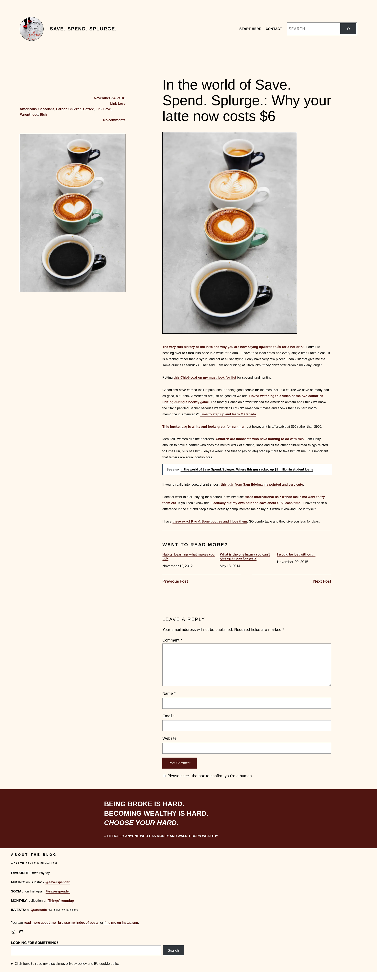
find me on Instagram (121, 922)
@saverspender (57, 882)
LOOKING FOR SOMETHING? (34, 943)
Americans (28, 109)
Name (169, 693)
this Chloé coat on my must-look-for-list (205, 377)
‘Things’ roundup (60, 900)
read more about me (40, 922)
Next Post (322, 581)
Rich (43, 114)
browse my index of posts (78, 922)
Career (61, 109)
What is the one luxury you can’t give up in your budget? (245, 556)
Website (169, 738)
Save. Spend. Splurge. (83, 28)
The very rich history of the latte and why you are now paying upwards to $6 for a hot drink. (233, 347)
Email (168, 716)
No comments (114, 120)
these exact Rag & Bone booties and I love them (209, 521)
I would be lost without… (296, 554)
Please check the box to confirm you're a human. (209, 776)
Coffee (88, 109)
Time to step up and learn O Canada (228, 414)
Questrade (39, 910)
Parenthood (29, 114)
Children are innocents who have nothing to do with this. (260, 439)
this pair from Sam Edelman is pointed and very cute (262, 484)
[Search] (348, 28)
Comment (172, 640)
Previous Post (175, 581)
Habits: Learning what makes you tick (188, 556)
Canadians (46, 109)
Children (74, 109)
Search (173, 950)
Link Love (117, 103)
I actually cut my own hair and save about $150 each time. (256, 503)
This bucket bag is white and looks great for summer (203, 426)
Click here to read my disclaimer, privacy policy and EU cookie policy (67, 964)
